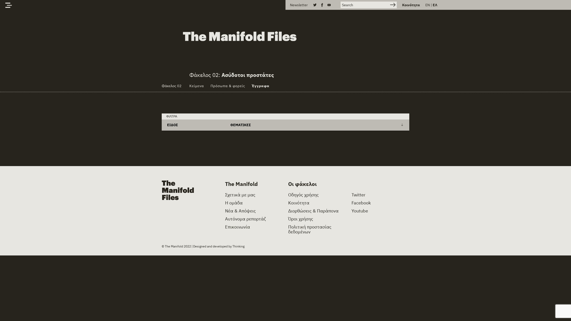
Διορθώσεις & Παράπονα (313, 210)
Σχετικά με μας (240, 194)
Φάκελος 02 (172, 86)
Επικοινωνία (237, 226)
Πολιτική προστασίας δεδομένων (309, 229)
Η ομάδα (234, 202)
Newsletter (299, 5)
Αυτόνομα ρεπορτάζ (245, 218)
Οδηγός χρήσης (303, 194)
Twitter (358, 194)
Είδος (172, 125)
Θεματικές (240, 125)
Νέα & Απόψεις (240, 210)
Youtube (360, 210)
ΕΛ (435, 5)
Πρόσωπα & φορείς (228, 86)
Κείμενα (196, 86)
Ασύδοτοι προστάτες (247, 74)
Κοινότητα (411, 5)
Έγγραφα (260, 86)
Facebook (361, 202)
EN (427, 5)
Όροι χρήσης (300, 218)
